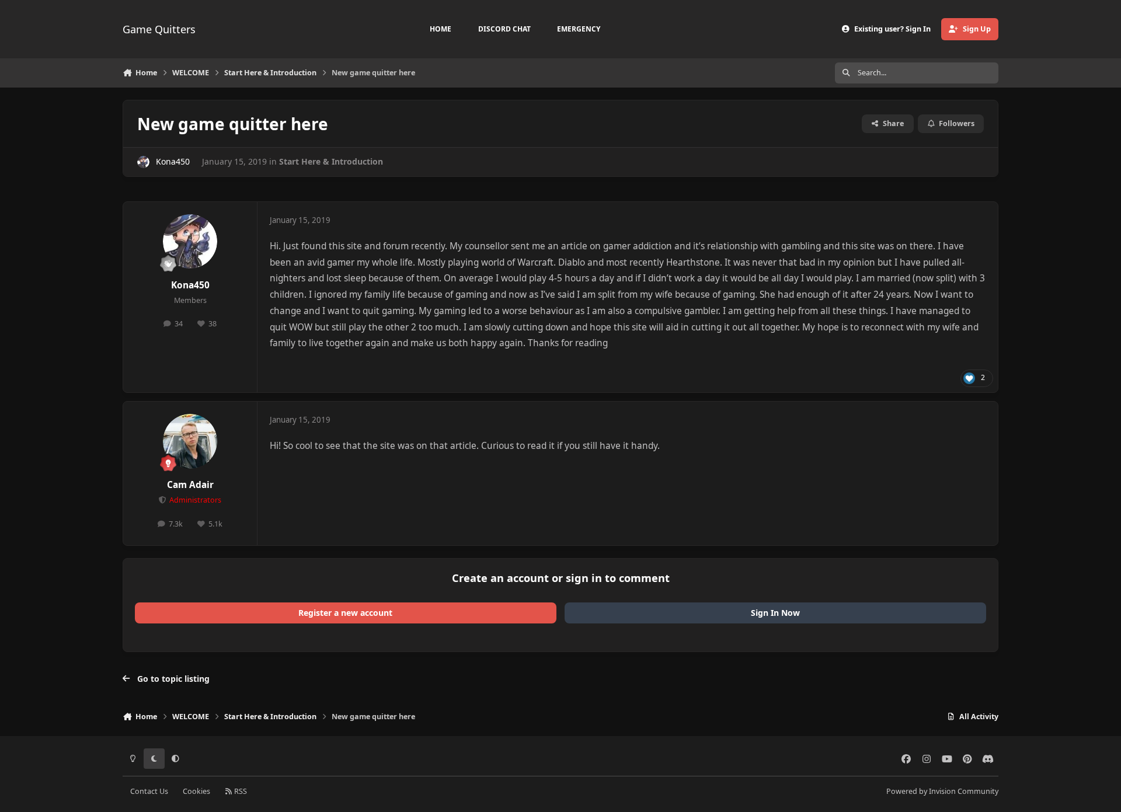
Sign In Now (775, 612)
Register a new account (345, 612)
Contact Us (149, 791)
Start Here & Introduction (331, 161)
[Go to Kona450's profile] (143, 162)
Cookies (196, 791)
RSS (239, 791)
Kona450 (173, 161)
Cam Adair (190, 485)
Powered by (942, 791)
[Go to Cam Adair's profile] (190, 441)
